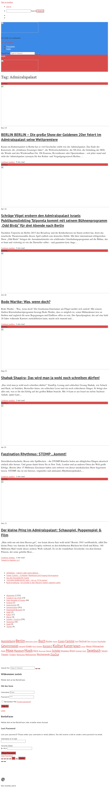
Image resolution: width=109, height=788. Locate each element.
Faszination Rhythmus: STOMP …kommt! (33, 453)
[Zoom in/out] (10, 758)
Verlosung (20, 654)
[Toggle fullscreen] (7, 758)
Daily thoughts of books (15, 600)
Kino (34, 646)
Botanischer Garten (31, 641)
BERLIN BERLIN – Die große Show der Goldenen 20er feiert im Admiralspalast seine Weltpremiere (51, 137)
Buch (41, 641)
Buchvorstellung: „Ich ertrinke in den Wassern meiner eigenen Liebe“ (33, 582)
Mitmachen (98, 646)
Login (3, 56)
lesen (77, 646)
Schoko (56, 650)
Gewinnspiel (9, 646)
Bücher (49, 641)
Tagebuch (94, 650)
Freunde (94, 641)
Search (33, 11)
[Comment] (17, 758)
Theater (5, 654)
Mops (9, 650)
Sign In (5, 706)
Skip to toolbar (7, 2)
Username (5, 692)
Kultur (8, 18)
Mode (3, 651)
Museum (19, 650)
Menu (8, 56)
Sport (84, 651)
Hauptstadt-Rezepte (14, 610)
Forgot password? (24, 701)
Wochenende (43, 654)
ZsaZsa (54, 654)
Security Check (6, 747)
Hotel (8, 612)
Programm (10, 15)
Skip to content (7, 42)
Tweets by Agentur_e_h (10, 560)
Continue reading (8, 162)
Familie (69, 641)
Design (55, 641)
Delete (21, 758)
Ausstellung (8, 641)
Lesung (83, 647)
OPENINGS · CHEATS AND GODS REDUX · (23, 573)
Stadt (8, 624)
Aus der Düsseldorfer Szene (17, 578)
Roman (48, 651)
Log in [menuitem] (8, 6)
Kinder (29, 646)
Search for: (5, 53)
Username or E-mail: (9, 739)
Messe (9, 617)
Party (35, 650)
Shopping (10, 622)
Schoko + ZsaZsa (13, 619)
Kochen (39, 646)
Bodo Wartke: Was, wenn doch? (25, 301)
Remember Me (10, 701)
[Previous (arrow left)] (2, 761)
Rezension (42, 651)
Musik (28, 650)
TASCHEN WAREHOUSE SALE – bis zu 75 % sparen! (26, 580)
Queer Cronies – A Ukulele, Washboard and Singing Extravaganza (32, 575)
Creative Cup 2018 (13, 598)
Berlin (20, 640)
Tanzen (104, 650)
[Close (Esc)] (2, 758)
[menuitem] (57, 11)
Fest (76, 641)
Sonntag (79, 651)
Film (88, 641)
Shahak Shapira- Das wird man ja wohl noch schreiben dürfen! (50, 377)
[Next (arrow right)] (5, 761)
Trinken (12, 654)
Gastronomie (11, 605)
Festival (9, 602)
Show (72, 650)
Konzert (47, 646)
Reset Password (8, 753)
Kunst (68, 645)
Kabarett (22, 646)
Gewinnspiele (11, 607)
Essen (61, 641)
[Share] (5, 758)
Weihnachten (30, 654)
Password (5, 697)
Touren (9, 626)
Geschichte (101, 641)
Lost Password (6, 755)
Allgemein (10, 595)
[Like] (13, 758)
